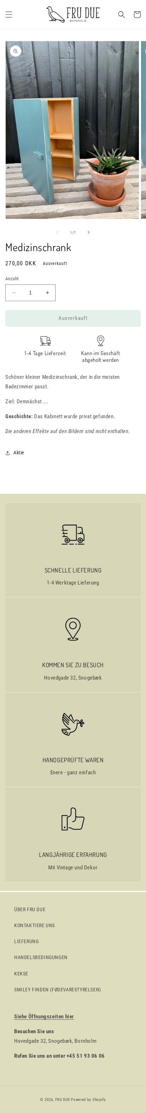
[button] (9, 14)
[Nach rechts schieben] (88, 232)
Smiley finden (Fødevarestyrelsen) (57, 989)
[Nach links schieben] (57, 232)
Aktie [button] (18, 452)
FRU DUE (62, 1099)
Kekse (21, 973)
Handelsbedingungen (41, 957)
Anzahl (11, 278)
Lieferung (26, 941)
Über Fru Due (29, 909)
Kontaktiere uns (34, 925)
